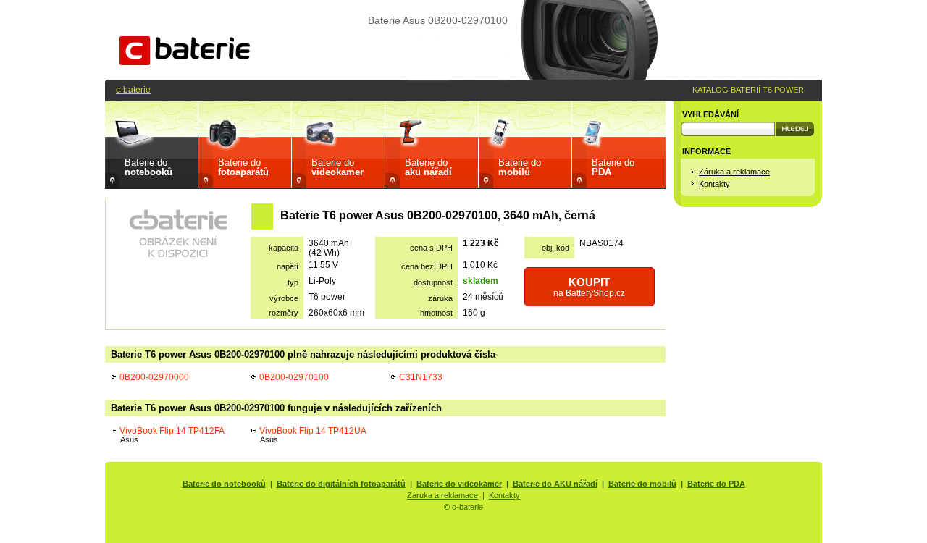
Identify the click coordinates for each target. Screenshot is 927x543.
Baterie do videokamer (459, 483)
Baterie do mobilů (642, 483)
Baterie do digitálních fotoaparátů (341, 483)
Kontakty (714, 184)
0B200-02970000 (154, 377)
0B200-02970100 (294, 377)
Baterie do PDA (716, 483)
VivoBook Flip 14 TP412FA (172, 435)
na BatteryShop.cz (589, 287)
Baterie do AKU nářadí (555, 483)
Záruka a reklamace (734, 171)
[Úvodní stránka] (184, 61)
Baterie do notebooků (224, 483)
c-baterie (133, 89)
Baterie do (148, 167)
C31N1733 (420, 377)
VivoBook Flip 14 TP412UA (312, 435)
